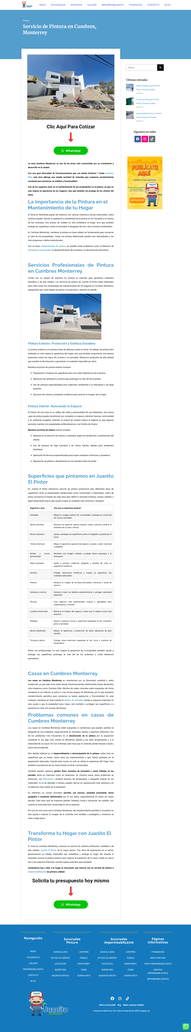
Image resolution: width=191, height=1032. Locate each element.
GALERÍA (92, 5)
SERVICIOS (76, 5)
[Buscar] (160, 67)
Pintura (26, 20)
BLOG (167, 5)
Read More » (140, 93)
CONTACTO (153, 5)
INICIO (42, 5)
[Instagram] (145, 139)
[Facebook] (137, 139)
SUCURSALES (58, 5)
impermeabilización (37, 871)
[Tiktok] (152, 139)
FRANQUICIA (135, 5)
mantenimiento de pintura (53, 246)
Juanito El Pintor (48, 850)
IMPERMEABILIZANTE (113, 5)
